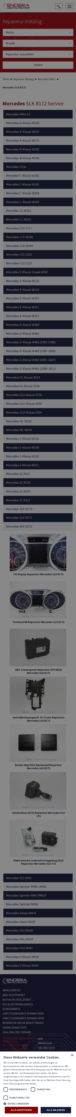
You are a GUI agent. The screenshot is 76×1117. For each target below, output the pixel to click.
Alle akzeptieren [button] (21, 1110)
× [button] (72, 1055)
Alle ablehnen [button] (56, 1110)
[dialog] (38, 558)
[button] (38, 1103)
